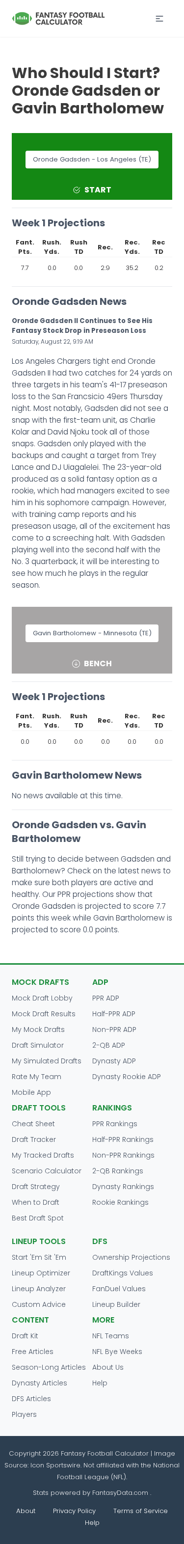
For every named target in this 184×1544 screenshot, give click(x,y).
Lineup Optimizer (41, 1273)
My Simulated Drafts (46, 1061)
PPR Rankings (114, 1124)
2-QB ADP (108, 1045)
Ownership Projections (131, 1257)
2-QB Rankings (117, 1171)
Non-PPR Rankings (123, 1155)
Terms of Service (140, 1511)
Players (24, 1414)
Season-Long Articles (49, 1367)
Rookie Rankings (120, 1202)
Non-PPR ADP (114, 1029)
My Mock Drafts (38, 1029)
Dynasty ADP (114, 1061)
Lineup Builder (116, 1304)
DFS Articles (31, 1399)
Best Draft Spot (38, 1218)
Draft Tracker (34, 1139)
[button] (159, 19)
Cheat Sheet (33, 1124)
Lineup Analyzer (39, 1289)
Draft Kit (25, 1336)
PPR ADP (105, 998)
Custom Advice (39, 1304)
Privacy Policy (74, 1511)
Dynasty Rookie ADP (126, 1077)
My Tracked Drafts (43, 1155)
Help (99, 1383)
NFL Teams (110, 1336)
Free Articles (32, 1351)
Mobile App (31, 1092)
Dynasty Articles (39, 1383)
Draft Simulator (38, 1045)
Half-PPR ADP (113, 1014)
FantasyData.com (121, 1492)
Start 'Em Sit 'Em (39, 1257)
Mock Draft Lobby (42, 998)
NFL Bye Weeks (117, 1351)
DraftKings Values (122, 1273)
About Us (108, 1367)
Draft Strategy (36, 1187)
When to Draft (35, 1202)
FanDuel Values (119, 1289)
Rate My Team (36, 1077)
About (25, 1511)
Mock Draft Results (44, 1014)
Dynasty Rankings (123, 1187)
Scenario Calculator (46, 1171)
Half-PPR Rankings (123, 1139)
